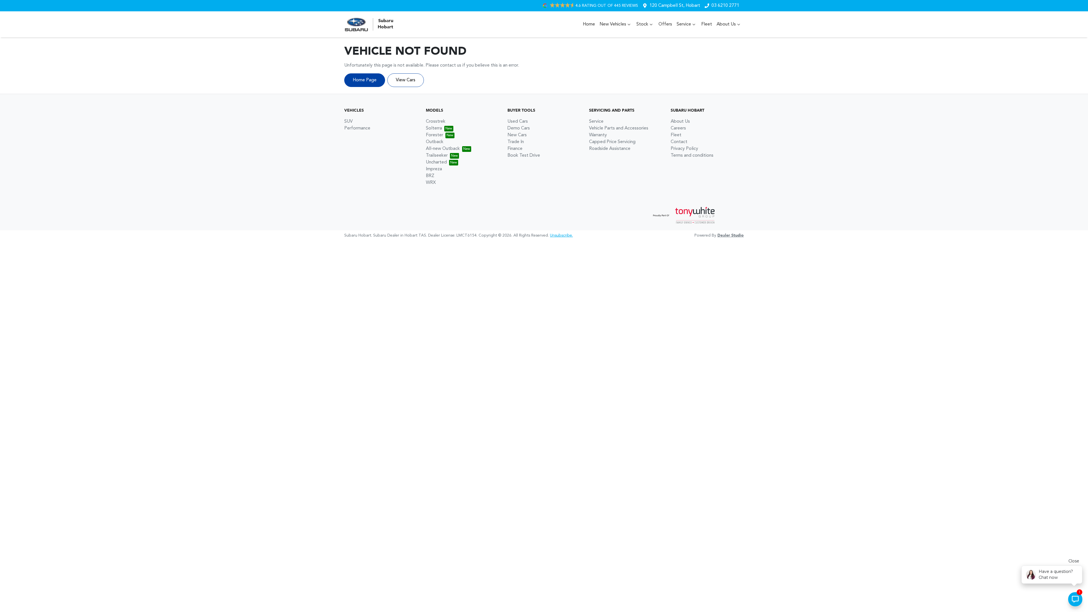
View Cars (405, 80)
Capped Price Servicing (612, 142)
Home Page (365, 80)
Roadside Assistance (609, 148)
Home (589, 24)
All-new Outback (443, 148)
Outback (434, 142)
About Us (726, 24)
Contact (679, 142)
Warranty (598, 135)
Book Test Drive (523, 155)
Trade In (515, 142)
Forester (434, 135)
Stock (642, 24)
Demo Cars (518, 128)
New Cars (517, 135)
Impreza (434, 169)
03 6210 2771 (725, 5)
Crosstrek (435, 121)
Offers (665, 24)
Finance (514, 148)
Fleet (706, 24)
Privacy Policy (684, 148)
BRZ (430, 176)
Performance (357, 128)
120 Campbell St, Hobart (674, 5)
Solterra (434, 128)
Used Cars (517, 121)
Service (684, 24)
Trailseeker (437, 155)
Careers (678, 128)
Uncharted (436, 162)
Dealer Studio (730, 235)
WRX (431, 182)
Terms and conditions (692, 155)
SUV (348, 121)
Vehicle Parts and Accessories (618, 128)
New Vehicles (613, 24)
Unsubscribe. (561, 235)
